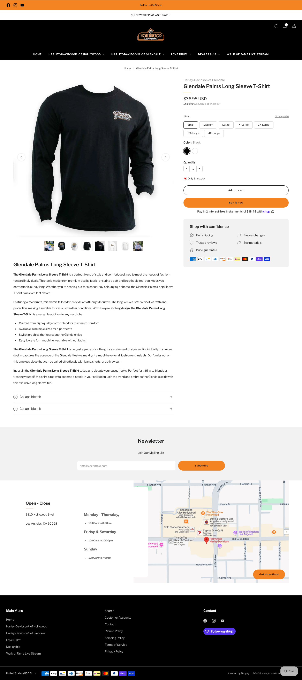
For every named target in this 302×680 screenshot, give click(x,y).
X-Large (244, 124)
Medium (208, 124)
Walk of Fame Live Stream (248, 54)
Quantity (189, 162)
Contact (110, 624)
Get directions (269, 574)
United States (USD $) (19, 673)
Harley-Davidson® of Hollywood (74, 54)
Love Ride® (179, 54)
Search (109, 610)
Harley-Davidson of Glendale (204, 80)
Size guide (282, 116)
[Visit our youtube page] (22, 5)
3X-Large (193, 133)
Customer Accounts (118, 617)
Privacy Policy (114, 651)
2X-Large (263, 124)
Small (191, 124)
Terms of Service (116, 644)
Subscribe (201, 465)
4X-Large (214, 133)
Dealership (207, 54)
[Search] (276, 26)
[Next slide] (165, 157)
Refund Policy (114, 631)
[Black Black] (187, 151)
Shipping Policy (114, 638)
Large (225, 124)
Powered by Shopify (238, 673)
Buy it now (236, 202)
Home (37, 54)
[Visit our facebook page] (8, 5)
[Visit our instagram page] (15, 5)
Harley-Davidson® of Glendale (136, 54)
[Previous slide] (21, 157)
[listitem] (151, 5)
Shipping (188, 103)
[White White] (195, 151)
